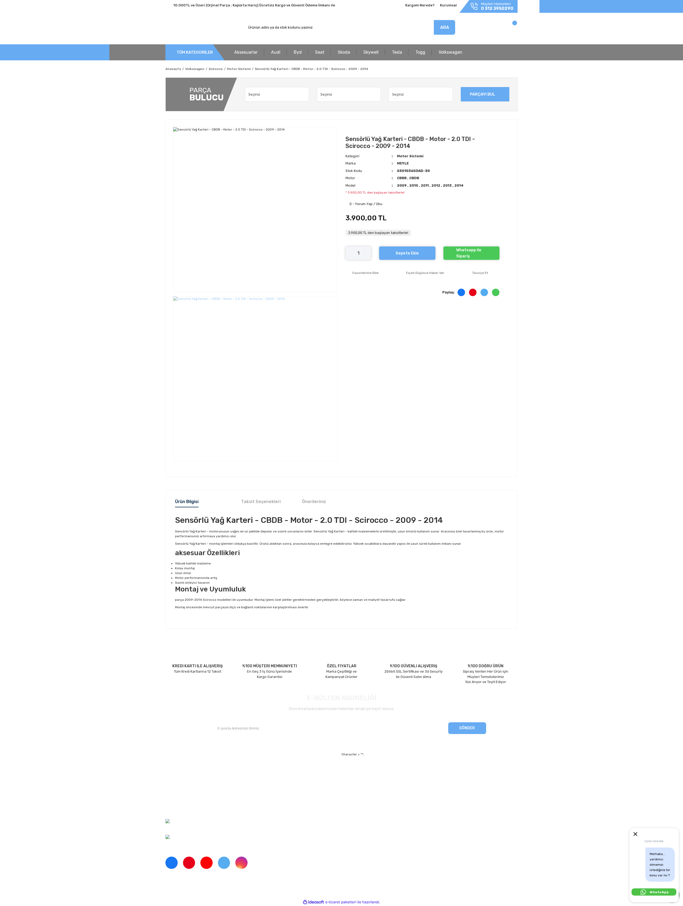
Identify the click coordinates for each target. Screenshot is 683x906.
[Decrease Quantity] (350, 253)
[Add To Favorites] (362, 272)
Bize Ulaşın (264, 798)
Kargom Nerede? (420, 5)
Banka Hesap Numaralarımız (188, 798)
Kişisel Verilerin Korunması (389, 789)
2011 (425, 185)
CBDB (414, 178)
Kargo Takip (265, 789)
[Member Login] (479, 28)
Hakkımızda (174, 771)
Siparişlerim (175, 789)
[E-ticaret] (340, 902)
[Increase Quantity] (367, 253)
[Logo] (190, 27)
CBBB (402, 178)
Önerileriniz (314, 501)
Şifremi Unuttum (269, 780)
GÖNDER (467, 728)
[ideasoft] (313, 902)
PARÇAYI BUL (482, 94)
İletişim (171, 780)
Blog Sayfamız (177, 808)
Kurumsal (448, 5)
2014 (458, 185)
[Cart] (509, 28)
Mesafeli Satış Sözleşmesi (389, 771)
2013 (447, 185)
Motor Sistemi (410, 156)
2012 (436, 185)
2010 (414, 185)
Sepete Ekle (407, 253)
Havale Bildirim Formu (385, 798)
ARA (444, 27)
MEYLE (403, 163)
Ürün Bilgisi (186, 501)
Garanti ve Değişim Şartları (390, 780)
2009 (402, 185)
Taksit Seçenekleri (261, 501)
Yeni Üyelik (264, 771)
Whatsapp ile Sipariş (468, 253)
